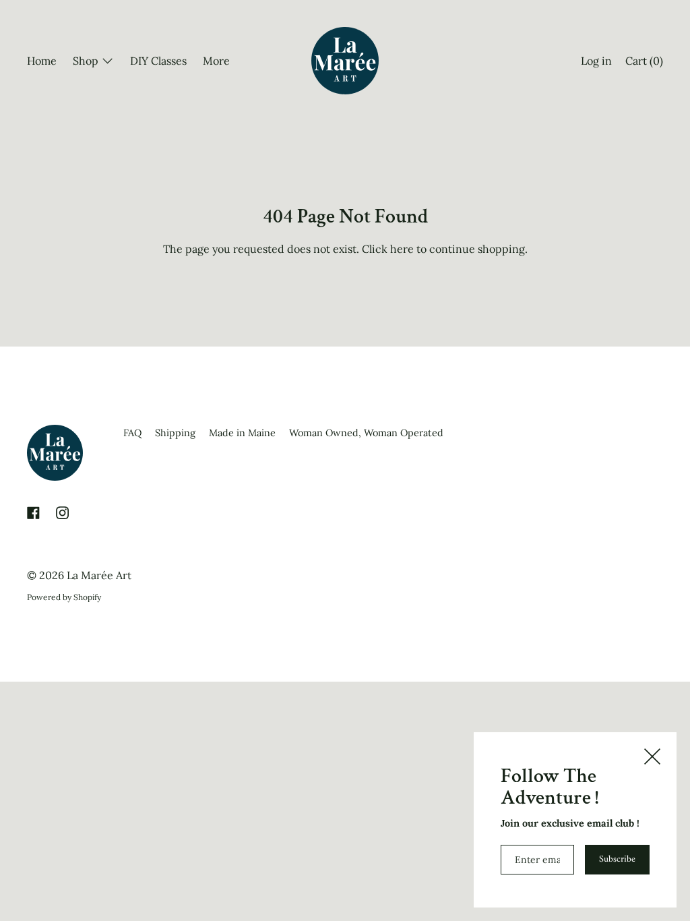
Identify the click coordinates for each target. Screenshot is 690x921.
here (402, 249)
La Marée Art (99, 575)
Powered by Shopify (64, 597)
